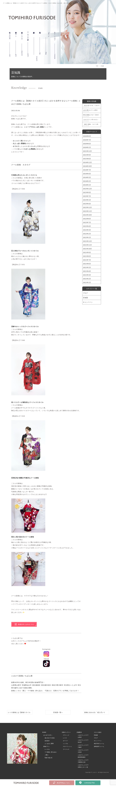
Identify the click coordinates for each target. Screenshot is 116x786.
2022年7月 (87, 222)
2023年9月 (87, 192)
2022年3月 (87, 230)
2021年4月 (87, 271)
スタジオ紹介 (28, 36)
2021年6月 (87, 264)
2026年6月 (87, 144)
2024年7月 (87, 170)
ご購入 (46, 755)
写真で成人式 (48, 757)
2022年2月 (87, 234)
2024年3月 (87, 177)
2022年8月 (87, 219)
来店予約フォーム (99, 743)
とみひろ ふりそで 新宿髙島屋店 (83, 756)
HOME (44, 732)
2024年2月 (87, 181)
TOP (97, 66)
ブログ (85, 293)
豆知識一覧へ (58, 712)
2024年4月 (87, 174)
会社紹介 (47, 740)
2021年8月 (87, 256)
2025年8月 (87, 159)
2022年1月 (87, 237)
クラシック (66, 735)
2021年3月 (87, 275)
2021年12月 (87, 241)
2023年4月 (87, 204)
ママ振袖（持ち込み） (51, 752)
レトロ (65, 738)
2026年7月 (87, 140)
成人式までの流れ (50, 738)
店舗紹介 (34, 33)
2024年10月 (87, 166)
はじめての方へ (47, 735)
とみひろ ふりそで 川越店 (83, 746)
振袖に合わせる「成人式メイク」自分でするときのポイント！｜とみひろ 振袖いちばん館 (95, 712)
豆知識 (40, 32)
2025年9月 (87, 155)
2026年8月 (87, 136)
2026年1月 (87, 147)
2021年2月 (87, 279)
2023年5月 (87, 200)
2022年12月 (87, 207)
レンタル (47, 749)
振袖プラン (16, 35)
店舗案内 (79, 732)
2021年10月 (87, 249)
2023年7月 (87, 196)
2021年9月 (87, 252)
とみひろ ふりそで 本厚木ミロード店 (83, 766)
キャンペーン (55, 38)
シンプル (65, 743)
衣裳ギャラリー (22, 37)
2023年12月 (87, 189)
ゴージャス (66, 749)
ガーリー (65, 740)
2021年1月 (87, 282)
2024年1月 (87, 185)
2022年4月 (87, 226)
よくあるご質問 (49, 743)
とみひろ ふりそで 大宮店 (83, 751)
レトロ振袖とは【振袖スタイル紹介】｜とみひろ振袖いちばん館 (19, 712)
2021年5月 (87, 267)
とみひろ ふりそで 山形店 (83, 736)
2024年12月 (87, 162)
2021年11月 (87, 245)
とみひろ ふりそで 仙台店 (83, 741)
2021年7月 (87, 260)
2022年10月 (87, 215)
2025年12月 (87, 151)
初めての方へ (10, 36)
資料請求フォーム (99, 746)
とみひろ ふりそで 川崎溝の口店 (83, 761)
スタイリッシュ (67, 746)
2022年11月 (87, 211)
